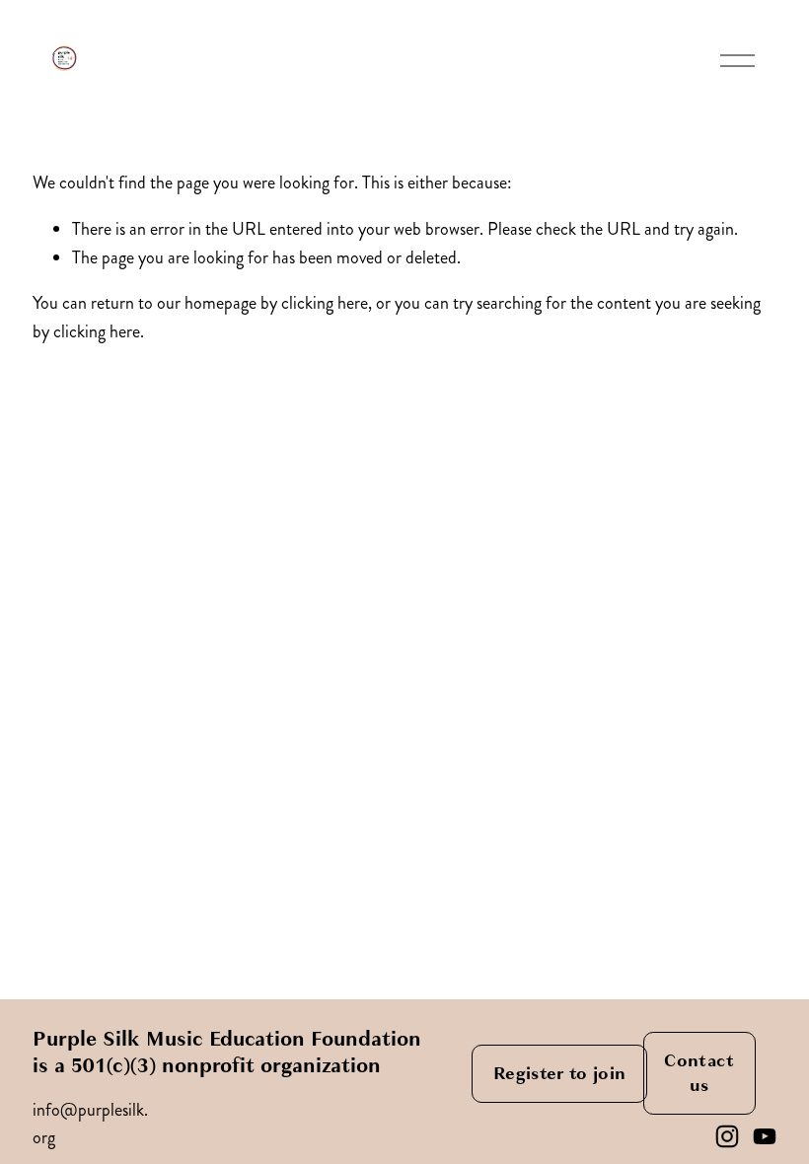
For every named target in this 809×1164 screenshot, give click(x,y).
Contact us (699, 1073)
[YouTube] (764, 1136)
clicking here (324, 303)
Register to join (559, 1073)
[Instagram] (727, 1136)
